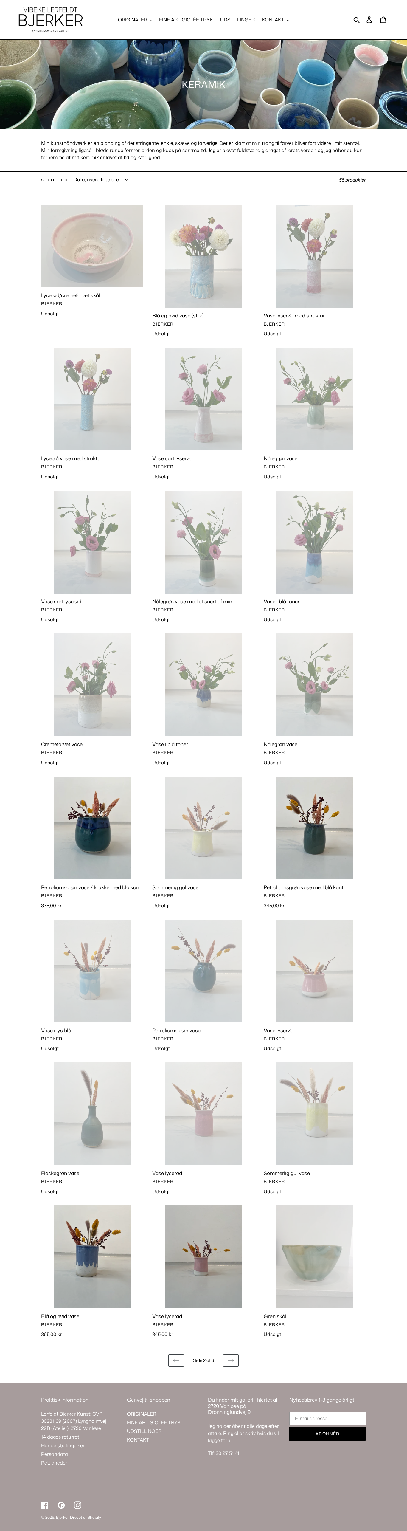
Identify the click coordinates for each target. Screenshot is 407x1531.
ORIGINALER (141, 1414)
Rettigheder (54, 1462)
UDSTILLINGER (144, 1431)
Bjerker (62, 1517)
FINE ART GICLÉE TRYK (154, 1422)
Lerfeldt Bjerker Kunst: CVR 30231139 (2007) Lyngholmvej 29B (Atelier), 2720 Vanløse (73, 1421)
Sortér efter (54, 179)
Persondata (54, 1454)
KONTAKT (138, 1440)
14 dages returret (60, 1437)
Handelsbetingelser (63, 1445)
